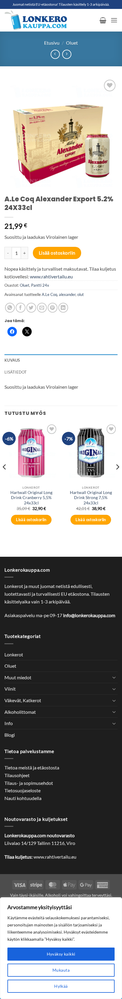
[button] (102, 20)
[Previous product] (66, 54)
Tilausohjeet (17, 775)
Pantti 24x (40, 285)
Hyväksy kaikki (61, 953)
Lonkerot (13, 654)
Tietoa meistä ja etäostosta (31, 767)
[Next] (117, 478)
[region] (61, 948)
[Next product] (55, 54)
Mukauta (61, 970)
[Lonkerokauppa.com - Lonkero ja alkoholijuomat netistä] (49, 20)
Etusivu (52, 43)
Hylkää (61, 986)
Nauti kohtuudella (22, 798)
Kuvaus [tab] (12, 360)
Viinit (10, 688)
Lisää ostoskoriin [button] (31, 519)
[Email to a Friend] (42, 308)
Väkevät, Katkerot (22, 700)
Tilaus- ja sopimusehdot (28, 783)
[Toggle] (114, 677)
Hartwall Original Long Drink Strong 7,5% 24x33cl (91, 497)
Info (8, 723)
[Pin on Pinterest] (52, 308)
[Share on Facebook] (20, 308)
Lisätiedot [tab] (15, 372)
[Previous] (4, 478)
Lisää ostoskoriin (57, 252)
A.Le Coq (49, 294)
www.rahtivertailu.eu (51, 276)
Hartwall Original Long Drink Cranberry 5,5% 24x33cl (31, 497)
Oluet (72, 43)
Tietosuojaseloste (22, 790)
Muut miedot (17, 677)
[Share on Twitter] (31, 308)
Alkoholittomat (20, 712)
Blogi (9, 735)
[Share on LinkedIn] (63, 308)
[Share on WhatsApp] (10, 308)
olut (80, 294)
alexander (67, 294)
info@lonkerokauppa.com (89, 615)
